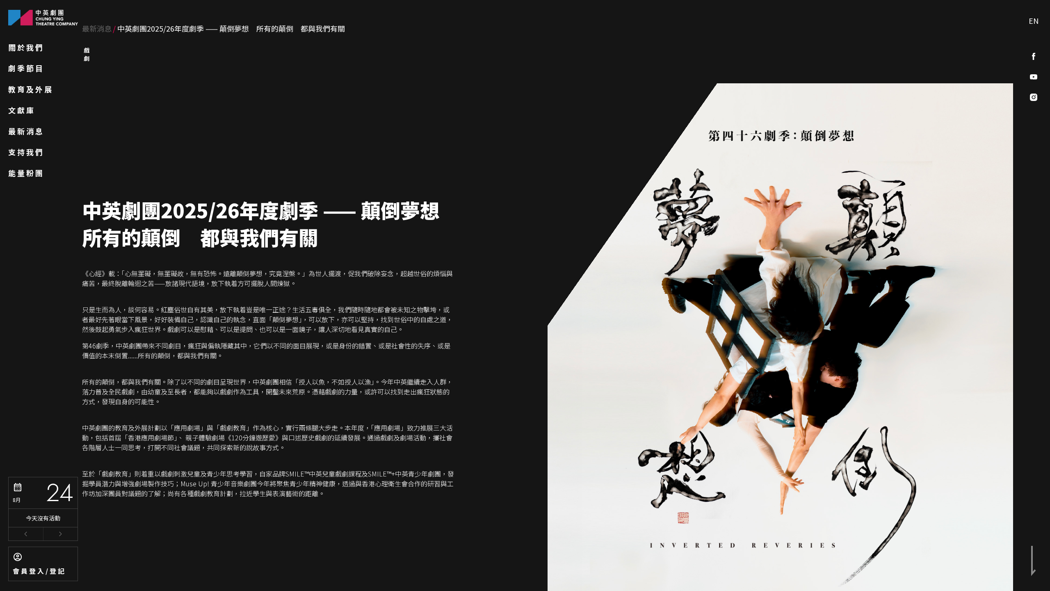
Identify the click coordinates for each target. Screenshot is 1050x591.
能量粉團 (26, 172)
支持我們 (26, 152)
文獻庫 (21, 110)
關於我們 (26, 47)
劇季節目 (26, 68)
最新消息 (26, 131)
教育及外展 (30, 89)
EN (1034, 20)
